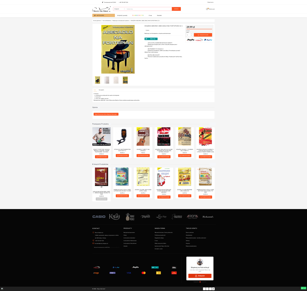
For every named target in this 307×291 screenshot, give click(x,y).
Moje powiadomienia (191, 246)
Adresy (188, 240)
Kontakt (159, 15)
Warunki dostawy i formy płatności (164, 232)
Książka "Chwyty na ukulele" (143, 150)
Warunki (117, 247)
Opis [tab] (95, 90)
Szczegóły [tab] (101, 90)
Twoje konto (191, 228)
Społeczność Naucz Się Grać (162, 246)
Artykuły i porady (122, 15)
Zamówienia (189, 235)
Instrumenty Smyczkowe (130, 243)
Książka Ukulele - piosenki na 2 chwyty (184, 150)
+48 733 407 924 (99, 240)
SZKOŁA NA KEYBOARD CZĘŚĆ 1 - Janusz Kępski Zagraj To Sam (101, 193)
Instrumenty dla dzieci (129, 238)
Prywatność (112, 247)
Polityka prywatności (160, 235)
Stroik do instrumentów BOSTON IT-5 (122, 150)
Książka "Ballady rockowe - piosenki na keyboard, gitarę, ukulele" (164, 151)
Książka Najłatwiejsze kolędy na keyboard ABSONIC (164, 191)
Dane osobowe (190, 232)
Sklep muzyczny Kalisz (160, 243)
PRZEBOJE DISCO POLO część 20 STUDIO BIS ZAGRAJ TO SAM (205, 191)
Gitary (125, 235)
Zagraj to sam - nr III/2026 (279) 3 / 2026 (143, 190)
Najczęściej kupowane (129, 232)
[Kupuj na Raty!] (164, 39)
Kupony (188, 243)
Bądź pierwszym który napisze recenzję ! (106, 114)
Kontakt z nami (158, 248)
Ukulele (125, 246)
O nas (150, 15)
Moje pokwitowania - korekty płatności (196, 238)
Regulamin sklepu (159, 238)
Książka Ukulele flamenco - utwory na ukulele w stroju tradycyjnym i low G (205, 151)
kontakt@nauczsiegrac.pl (101, 243)
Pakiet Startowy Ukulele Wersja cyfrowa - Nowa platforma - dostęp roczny (101, 151)
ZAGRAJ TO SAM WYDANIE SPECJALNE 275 (184, 190)
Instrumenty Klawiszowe (130, 240)
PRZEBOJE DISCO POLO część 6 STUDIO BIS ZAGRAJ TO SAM (122, 190)
